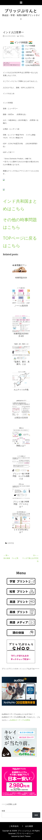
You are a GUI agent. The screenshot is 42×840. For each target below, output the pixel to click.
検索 (3, 811)
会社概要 (29, 826)
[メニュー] (21, 2)
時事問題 (10, 543)
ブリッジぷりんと (21, 10)
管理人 (21, 36)
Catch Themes (25, 836)
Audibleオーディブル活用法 (20, 720)
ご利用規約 (14, 826)
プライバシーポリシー (25, 833)
